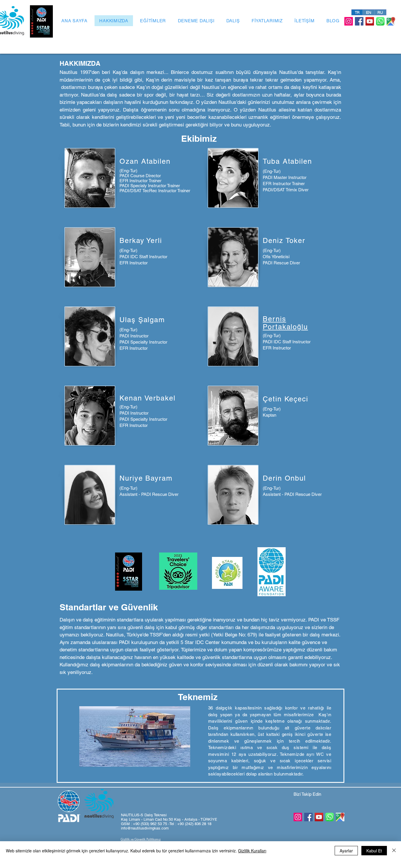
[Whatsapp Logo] (380, 21)
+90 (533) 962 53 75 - (151, 824)
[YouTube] (369, 21)
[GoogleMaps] (391, 21)
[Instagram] (348, 21)
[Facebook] (359, 21)
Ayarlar (346, 851)
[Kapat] (393, 850)
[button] (227, 573)
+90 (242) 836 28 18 (194, 824)
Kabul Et (374, 851)
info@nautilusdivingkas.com (145, 828)
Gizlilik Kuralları (252, 851)
